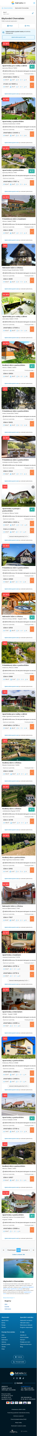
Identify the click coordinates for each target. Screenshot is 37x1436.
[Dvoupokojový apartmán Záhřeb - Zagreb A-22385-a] (18, 999)
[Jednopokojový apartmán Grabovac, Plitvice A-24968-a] (18, 1064)
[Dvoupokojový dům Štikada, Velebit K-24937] (18, 1153)
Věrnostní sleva (24, 1323)
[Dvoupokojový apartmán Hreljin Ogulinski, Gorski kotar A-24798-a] (18, 701)
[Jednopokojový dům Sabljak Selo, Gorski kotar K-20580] (18, 555)
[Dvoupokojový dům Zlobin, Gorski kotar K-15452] (18, 398)
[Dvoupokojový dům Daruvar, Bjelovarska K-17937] (18, 893)
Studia (4, 1327)
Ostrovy (4, 1342)
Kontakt (20, 1383)
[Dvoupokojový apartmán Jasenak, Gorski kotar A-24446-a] (18, 108)
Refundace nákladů (26, 1325)
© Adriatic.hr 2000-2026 (18, 1409)
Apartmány (5, 1320)
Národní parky (6, 1344)
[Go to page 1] (3, 1250)
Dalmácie (4, 1340)
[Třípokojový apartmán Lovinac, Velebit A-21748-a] (18, 1104)
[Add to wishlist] (33, 44)
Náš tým (22, 1340)
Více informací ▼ (9, 1298)
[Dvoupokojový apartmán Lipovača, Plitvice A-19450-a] (18, 53)
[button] (18, 13)
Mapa (11, 26)
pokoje (20, 1289)
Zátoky (4, 1347)
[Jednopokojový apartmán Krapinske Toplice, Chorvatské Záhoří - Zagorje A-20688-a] (18, 1202)
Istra (6, 1304)
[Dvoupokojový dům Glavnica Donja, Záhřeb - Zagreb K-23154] (18, 604)
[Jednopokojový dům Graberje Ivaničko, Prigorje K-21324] (18, 447)
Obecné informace (25, 1344)
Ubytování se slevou (26, 1320)
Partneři (20, 1357)
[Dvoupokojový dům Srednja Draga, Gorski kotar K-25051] (18, 255)
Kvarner (7, 1306)
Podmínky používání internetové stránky (18, 1412)
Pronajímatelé (20, 1362)
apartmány (25, 1287)
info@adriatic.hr (26, 1386)
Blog (21, 1347)
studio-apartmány (12, 1289)
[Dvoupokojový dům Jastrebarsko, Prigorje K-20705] (18, 796)
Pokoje (3, 1325)
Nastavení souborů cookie (18, 1426)
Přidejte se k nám (25, 1342)
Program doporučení (26, 1327)
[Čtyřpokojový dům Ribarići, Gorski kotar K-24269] (18, 750)
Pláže (3, 1349)
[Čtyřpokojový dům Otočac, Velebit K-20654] (18, 352)
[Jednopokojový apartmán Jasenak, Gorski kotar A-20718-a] (18, 958)
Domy (3, 1323)
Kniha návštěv (24, 1337)
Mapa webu (18, 1422)
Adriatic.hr (23, 1335)
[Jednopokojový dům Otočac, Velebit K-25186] (18, 206)
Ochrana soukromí (18, 1416)
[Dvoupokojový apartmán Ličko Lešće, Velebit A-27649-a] (18, 304)
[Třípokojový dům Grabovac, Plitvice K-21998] (18, 652)
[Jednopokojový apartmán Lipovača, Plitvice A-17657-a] (18, 157)
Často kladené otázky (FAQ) (18, 1419)
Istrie (3, 1335)
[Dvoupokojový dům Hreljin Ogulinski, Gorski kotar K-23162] (18, 844)
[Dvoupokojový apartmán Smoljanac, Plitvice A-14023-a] (18, 496)
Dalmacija (8, 1309)
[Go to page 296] (33, 1250)
